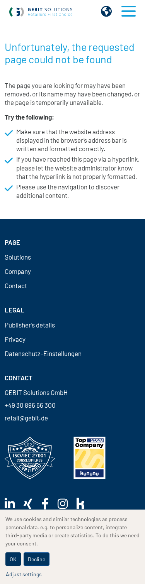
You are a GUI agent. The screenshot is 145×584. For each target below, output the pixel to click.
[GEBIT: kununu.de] (89, 458)
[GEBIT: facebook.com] (48, 504)
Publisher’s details (30, 325)
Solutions (18, 257)
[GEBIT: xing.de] (32, 504)
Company (18, 271)
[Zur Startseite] (41, 11)
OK (13, 559)
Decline (36, 559)
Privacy (15, 339)
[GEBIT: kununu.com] (84, 503)
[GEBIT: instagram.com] (66, 504)
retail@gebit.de (26, 418)
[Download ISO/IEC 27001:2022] (30, 458)
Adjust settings (24, 574)
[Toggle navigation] (128, 11)
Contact (16, 285)
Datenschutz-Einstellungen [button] (43, 353)
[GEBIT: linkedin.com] (13, 504)
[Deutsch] (106, 11)
